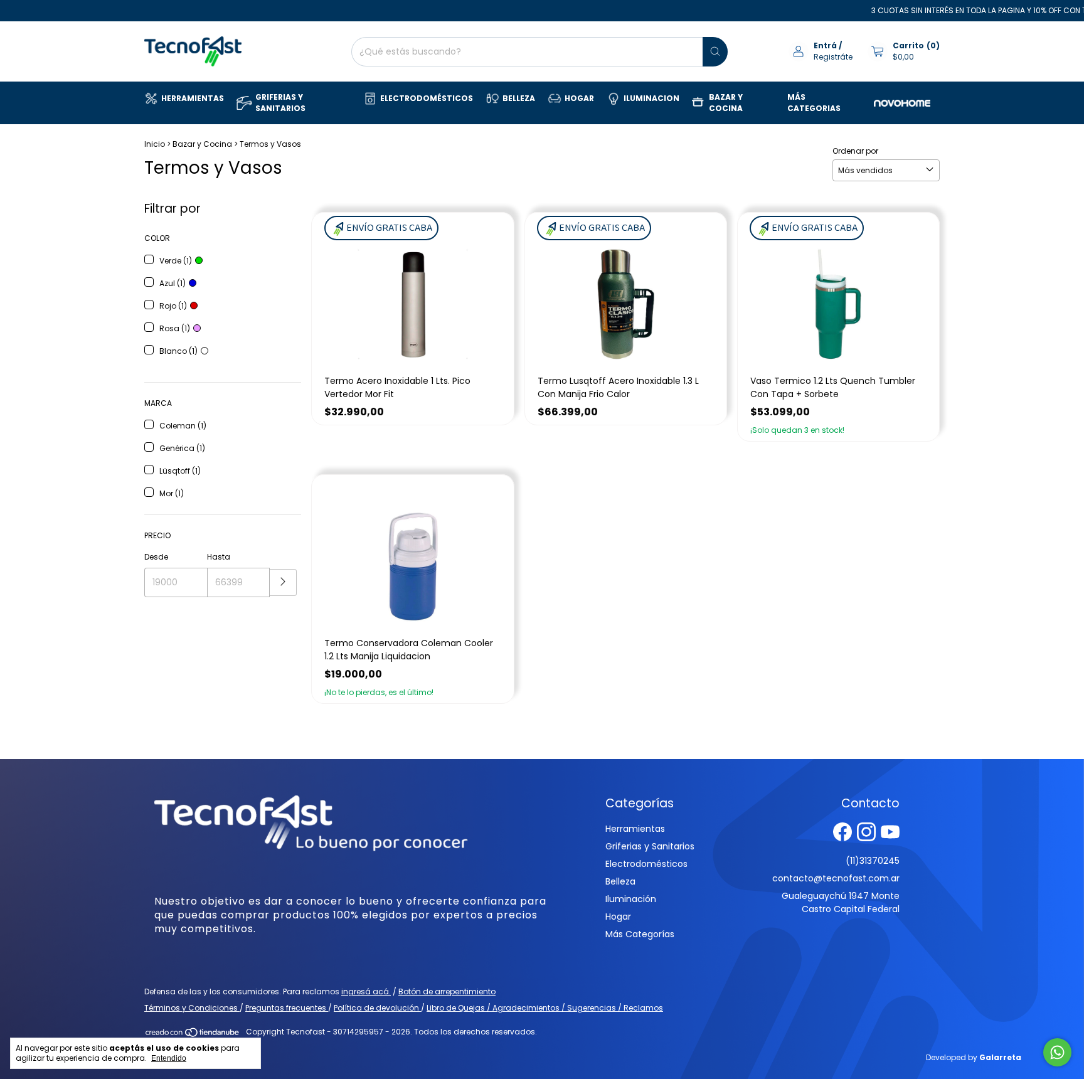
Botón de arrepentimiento (447, 991)
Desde (156, 556)
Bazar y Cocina (202, 144)
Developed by (973, 1057)
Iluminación (630, 899)
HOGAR (579, 98)
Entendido (168, 1058)
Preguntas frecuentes (286, 1007)
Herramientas (635, 828)
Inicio (154, 144)
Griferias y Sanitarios (649, 846)
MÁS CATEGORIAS (814, 103)
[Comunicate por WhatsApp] (1057, 1052)
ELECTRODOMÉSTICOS (426, 98)
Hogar (618, 916)
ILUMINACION (651, 98)
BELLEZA (518, 98)
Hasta (218, 556)
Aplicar (283, 582)
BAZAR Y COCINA (726, 103)
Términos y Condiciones (192, 1007)
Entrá (825, 45)
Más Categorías (639, 934)
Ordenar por (855, 151)
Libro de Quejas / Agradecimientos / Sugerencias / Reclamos (545, 1007)
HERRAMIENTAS (192, 98)
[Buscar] (715, 51)
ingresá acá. (366, 991)
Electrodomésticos (646, 864)
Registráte (833, 56)
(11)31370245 (873, 860)
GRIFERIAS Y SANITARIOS (280, 103)
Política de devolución (377, 1007)
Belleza (620, 881)
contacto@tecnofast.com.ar (836, 878)
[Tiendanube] (193, 1034)
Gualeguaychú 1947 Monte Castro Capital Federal (841, 902)
